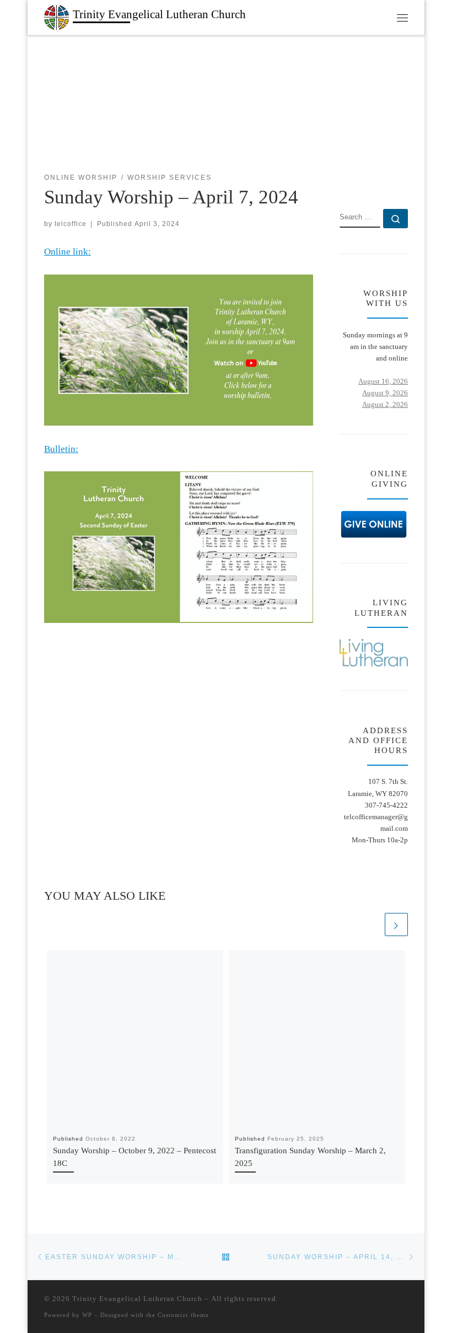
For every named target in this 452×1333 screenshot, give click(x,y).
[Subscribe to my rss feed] (371, 177)
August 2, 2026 (385, 404)
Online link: (67, 251)
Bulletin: (61, 449)
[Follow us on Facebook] (387, 177)
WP (87, 1315)
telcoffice (71, 223)
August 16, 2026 (383, 381)
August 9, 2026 (385, 393)
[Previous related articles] (371, 924)
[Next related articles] (396, 924)
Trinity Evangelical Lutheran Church (137, 1298)
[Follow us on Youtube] (404, 177)
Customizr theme (183, 1315)
